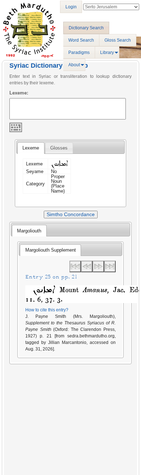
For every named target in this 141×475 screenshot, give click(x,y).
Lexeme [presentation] (30, 148)
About (74, 64)
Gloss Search (117, 40)
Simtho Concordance (71, 214)
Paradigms (79, 52)
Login (71, 6)
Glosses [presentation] (59, 148)
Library (107, 52)
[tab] (30, 148)
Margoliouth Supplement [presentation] (50, 250)
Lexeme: (18, 93)
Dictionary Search (86, 27)
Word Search (81, 40)
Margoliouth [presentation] (29, 231)
